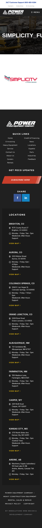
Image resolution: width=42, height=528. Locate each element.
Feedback (32, 159)
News (32, 142)
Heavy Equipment (10, 145)
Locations (32, 145)
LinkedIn (26, 198)
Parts (32, 152)
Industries (19, 6)
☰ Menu (35, 12)
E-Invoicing (30, 6)
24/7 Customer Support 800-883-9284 (21, 2)
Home (10, 138)
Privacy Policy (13, 504)
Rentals (10, 163)
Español (32, 149)
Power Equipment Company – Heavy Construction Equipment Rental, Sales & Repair (19, 496)
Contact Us (10, 152)
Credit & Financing (31, 138)
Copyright (29, 504)
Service (10, 149)
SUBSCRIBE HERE (20, 180)
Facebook (17, 198)
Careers (10, 6)
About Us (10, 156)
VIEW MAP (14, 243)
